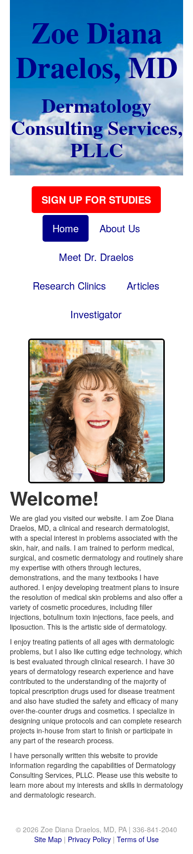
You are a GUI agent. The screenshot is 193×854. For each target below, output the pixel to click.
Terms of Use (138, 839)
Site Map (48, 839)
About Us (119, 228)
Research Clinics (69, 285)
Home (65, 228)
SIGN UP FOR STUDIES (96, 199)
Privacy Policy (89, 839)
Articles (143, 285)
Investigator (96, 314)
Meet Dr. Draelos (96, 257)
